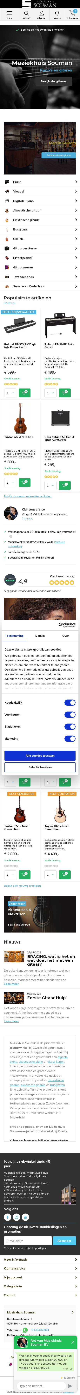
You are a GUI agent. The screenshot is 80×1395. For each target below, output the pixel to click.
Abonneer (64, 1241)
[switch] (70, 715)
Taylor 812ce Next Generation (56, 827)
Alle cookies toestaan (40, 755)
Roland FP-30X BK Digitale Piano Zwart (20, 346)
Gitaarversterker (25, 248)
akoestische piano (31, 1061)
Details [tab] (40, 635)
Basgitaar (20, 229)
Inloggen (41, 18)
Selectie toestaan (40, 767)
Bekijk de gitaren (54, 81)
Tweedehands (23, 277)
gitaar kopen (55, 1061)
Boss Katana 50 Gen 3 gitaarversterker (59, 438)
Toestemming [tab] (14, 635)
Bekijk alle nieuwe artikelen (22, 885)
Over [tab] (65, 635)
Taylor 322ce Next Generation (16, 827)
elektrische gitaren (33, 1085)
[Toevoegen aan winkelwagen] (24, 393)
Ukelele (18, 239)
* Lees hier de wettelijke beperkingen (25, 1248)
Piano (17, 182)
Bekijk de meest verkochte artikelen (27, 496)
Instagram (16, 1217)
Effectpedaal (22, 258)
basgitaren (57, 1085)
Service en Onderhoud (29, 286)
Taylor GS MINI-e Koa (18, 437)
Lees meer (11, 984)
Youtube (25, 1217)
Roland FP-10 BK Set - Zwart (59, 346)
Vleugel (18, 191)
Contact (27, 518)
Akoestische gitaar (27, 210)
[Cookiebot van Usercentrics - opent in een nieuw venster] (59, 625)
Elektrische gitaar (26, 220)
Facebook (7, 1217)
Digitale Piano (23, 201)
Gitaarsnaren (23, 267)
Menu (9, 18)
